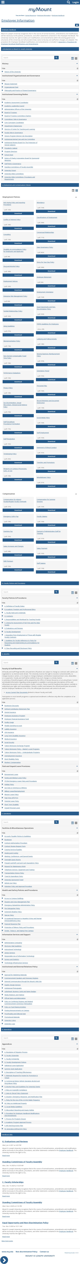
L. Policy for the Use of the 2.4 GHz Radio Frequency (22, 1100)
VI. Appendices (7, 1029)
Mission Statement (10, 84)
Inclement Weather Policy (13, 912)
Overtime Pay (8, 531)
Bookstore (8, 840)
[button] (56, 57)
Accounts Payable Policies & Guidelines (17, 836)
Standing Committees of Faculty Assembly (18, 167)
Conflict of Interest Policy (11, 219)
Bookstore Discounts (11, 706)
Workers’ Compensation (12, 762)
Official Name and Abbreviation (15, 998)
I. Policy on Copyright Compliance (15, 1090)
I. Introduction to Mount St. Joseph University (17, 49)
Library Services (9, 953)
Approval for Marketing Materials (15, 975)
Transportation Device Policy (14, 873)
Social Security (9, 742)
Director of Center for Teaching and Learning (19, 129)
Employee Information (44, 15)
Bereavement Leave (11, 774)
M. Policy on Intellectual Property (15, 1103)
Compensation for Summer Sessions (46, 500)
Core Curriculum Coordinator (14, 123)
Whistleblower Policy (44, 477)
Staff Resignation (9, 439)
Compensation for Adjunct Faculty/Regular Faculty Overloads (14, 500)
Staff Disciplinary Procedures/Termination (11, 423)
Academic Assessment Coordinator (16, 103)
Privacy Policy (8, 388)
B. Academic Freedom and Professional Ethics (20, 609)
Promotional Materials (12, 1017)
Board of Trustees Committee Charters (17, 116)
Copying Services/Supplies (13, 850)
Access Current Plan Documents (17, 692)
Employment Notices (10, 281)
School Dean (8, 155)
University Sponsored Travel (13, 880)
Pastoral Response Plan (12, 924)
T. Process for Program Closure (15, 1119)
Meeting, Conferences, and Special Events (18, 856)
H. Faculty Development (12, 632)
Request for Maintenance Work (15, 866)
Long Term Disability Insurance (14, 736)
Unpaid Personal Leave (12, 808)
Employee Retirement (44, 277)
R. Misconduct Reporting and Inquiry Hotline (19, 1110)
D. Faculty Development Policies (15, 1062)
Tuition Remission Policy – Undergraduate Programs (22, 752)
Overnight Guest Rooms (12, 860)
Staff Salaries (41, 563)
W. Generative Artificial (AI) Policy (15, 1129)
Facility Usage (9, 722)
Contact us (44, 1252)
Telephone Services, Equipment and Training (19, 870)
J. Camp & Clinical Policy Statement (16, 1093)
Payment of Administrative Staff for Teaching (49, 532)
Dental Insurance (10, 712)
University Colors (10, 1020)
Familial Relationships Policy (12, 311)
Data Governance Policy (45, 247)
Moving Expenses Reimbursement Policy (48, 355)
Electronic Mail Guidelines (13, 946)
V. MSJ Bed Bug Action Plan (13, 1126)
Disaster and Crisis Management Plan (17, 902)
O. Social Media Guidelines (13, 1107)
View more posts (7, 1241)
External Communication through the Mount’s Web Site (23, 982)
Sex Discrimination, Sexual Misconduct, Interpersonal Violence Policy (15, 405)
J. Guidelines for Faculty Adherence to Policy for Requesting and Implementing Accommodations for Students (21, 643)
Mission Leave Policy (11, 794)
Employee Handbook (58, 15)
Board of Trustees (10, 113)
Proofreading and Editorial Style (15, 1014)
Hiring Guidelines (9, 326)
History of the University (12, 72)
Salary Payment (42, 548)
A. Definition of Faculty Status (14, 606)
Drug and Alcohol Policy (11, 266)
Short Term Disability (11, 805)
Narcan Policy (9, 915)
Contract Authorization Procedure (15, 843)
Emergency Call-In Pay (10, 516)
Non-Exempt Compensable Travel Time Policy (14, 357)
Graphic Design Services (12, 985)
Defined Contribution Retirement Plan (17, 709)
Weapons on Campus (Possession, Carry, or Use (15, 470)
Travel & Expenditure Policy (13, 876)
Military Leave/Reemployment (14, 791)
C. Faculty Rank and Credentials (15, 613)
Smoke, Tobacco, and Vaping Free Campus (19, 931)
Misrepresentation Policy (11, 341)
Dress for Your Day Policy (45, 262)
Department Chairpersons (13, 126)
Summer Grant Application (13, 1069)
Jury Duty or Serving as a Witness (15, 788)
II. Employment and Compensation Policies (16, 185)
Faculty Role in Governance (13, 133)
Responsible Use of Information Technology (19, 956)
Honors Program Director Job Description (18, 136)
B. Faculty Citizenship (11, 1056)
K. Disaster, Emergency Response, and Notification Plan (23, 1097)
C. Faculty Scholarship (11, 1059)
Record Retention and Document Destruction (48, 402)
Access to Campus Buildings (13, 898)
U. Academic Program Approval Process (17, 1122)
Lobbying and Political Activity (47, 339)
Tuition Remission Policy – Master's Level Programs (21, 749)
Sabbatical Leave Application (14, 1066)
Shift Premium (8, 561)
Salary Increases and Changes (13, 546)
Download (24, 213)
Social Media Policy (43, 418)
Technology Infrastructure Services (16, 963)
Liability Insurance (10, 729)
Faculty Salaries (42, 516)
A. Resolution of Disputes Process (15, 1052)
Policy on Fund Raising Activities (15, 1007)
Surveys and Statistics (11, 959)
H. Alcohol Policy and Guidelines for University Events (22, 1087)
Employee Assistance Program (14, 716)
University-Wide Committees (14, 174)
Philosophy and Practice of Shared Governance (20, 90)
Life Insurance (9, 732)
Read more (6, 1156)
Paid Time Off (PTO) (11, 798)
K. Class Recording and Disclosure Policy (18, 648)
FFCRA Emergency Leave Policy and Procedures (20, 781)
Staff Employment (43, 433)
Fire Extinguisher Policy (12, 908)
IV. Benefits (5, 654)
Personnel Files (42, 386)
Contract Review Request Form (15, 846)
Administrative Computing (13, 943)
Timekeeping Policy (9, 454)
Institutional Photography (13, 988)
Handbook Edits (7, 1134)
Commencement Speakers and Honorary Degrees (21, 978)
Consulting (7, 234)
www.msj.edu (7, 1252)
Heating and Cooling (11, 853)
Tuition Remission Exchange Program (17, 746)
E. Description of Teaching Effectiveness (17, 1072)
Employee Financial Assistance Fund (16, 719)
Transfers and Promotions (46, 462)
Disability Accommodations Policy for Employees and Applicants (14, 250)
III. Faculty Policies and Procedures (13, 583)
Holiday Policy (9, 784)
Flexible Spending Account (13, 726)
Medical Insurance (10, 739)
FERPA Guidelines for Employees (48, 324)
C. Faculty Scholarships (12, 1182)
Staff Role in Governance (12, 164)
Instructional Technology (12, 949)
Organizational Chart (11, 87)
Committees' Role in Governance (15, 119)
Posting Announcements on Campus (16, 1010)
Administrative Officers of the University (17, 109)
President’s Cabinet (10, 148)
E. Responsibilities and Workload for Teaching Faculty (22, 619)
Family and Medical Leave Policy (15, 778)
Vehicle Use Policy (10, 883)
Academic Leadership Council (14, 106)
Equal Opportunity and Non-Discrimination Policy (46, 308)
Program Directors (10, 151)
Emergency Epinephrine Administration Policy (19, 905)
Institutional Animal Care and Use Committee (19, 139)
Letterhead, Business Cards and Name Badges (20, 991)
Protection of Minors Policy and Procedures (19, 927)
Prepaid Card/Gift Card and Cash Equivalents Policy (21, 863)
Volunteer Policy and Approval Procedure (18, 886)
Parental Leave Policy (11, 801)
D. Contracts (8, 616)
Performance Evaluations (11, 373)
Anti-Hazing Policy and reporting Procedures (14, 204)
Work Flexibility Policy (11, 759)
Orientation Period (43, 371)
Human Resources (30, 15)
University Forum (10, 170)
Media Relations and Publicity (14, 995)
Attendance (40, 203)
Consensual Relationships (45, 232)
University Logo (9, 1024)
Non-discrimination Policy (26, 1252)
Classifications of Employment (47, 217)
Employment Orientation (45, 292)
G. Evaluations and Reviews (13, 628)
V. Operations (6, 813)
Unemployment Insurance (13, 756)
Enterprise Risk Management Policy (15, 296)
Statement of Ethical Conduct (47, 448)
